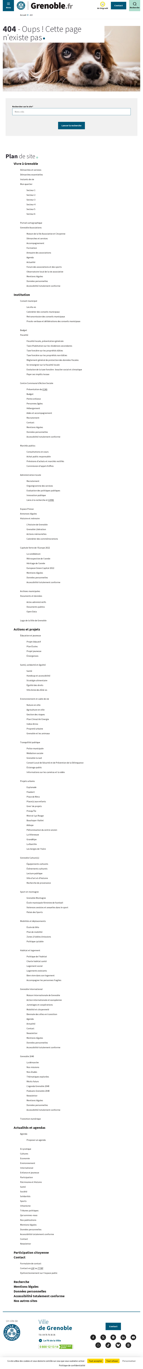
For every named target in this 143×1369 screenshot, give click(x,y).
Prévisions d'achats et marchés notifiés (45, 461)
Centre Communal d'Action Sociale (36, 383)
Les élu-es (31, 307)
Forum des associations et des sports (44, 266)
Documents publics (36, 606)
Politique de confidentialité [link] (72, 1365)
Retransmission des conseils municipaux (46, 316)
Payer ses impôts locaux (38, 374)
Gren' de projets (34, 806)
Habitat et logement (30, 950)
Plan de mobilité (34, 932)
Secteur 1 (31, 190)
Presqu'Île (31, 810)
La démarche (33, 1062)
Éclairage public (34, 767)
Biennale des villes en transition (42, 1014)
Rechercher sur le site (22, 106)
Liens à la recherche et (40, 500)
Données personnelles (37, 281)
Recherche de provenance (39, 882)
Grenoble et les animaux (38, 733)
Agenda (30, 257)
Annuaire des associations (39, 252)
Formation (32, 248)
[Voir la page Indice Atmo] (103, 4)
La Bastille (32, 844)
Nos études (32, 1071)
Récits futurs (33, 1081)
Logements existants (37, 970)
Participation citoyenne (31, 1252)
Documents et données (31, 596)
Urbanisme (25, 1205)
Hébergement (33, 408)
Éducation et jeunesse (30, 635)
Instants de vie (27, 179)
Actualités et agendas (29, 1127)
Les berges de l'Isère (36, 848)
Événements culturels (37, 868)
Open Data (32, 611)
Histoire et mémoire (30, 518)
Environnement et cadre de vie (34, 698)
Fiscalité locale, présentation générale (45, 341)
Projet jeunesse (34, 651)
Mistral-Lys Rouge (35, 815)
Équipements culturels (37, 863)
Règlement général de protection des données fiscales (53, 360)
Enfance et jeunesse (29, 1172)
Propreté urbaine (35, 728)
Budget (23, 330)
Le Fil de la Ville (52, 1340)
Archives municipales (30, 591)
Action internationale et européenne (44, 1000)
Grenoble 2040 (27, 1056)
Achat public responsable (39, 456)
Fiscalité (24, 335)
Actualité (31, 262)
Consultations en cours (38, 451)
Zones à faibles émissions (39, 936)
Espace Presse (27, 509)
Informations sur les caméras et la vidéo (46, 772)
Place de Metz (33, 796)
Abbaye (30, 825)
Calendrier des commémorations (42, 538)
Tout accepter (95, 1361)
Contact (118, 5)
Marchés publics (27, 445)
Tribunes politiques (29, 1210)
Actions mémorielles (37, 534)
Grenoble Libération (36, 529)
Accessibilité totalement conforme (43, 285)
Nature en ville (33, 705)
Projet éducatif (34, 641)
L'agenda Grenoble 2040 (38, 1086)
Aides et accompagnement (39, 413)
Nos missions (33, 1067)
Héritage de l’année (36, 563)
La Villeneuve (33, 834)
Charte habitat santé (37, 961)
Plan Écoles (32, 646)
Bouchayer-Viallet (35, 820)
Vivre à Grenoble (26, 163)
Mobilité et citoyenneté (38, 1009)
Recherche (21, 1282)
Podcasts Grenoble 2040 (38, 1090)
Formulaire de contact (30, 1263)
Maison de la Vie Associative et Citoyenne (46, 233)
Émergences (32, 655)
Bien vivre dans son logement (41, 975)
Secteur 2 (31, 195)
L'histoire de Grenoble (37, 524)
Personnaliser (129, 1361)
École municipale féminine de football (45, 902)
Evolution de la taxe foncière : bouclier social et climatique (54, 369)
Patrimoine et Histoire (31, 1182)
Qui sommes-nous (28, 1215)
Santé (29, 671)
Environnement (27, 1163)
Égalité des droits (35, 685)
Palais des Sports (35, 912)
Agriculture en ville (36, 709)
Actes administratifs (36, 602)
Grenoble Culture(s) (29, 857)
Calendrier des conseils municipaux (43, 311)
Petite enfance (34, 398)
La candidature (33, 553)
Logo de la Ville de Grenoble (33, 620)
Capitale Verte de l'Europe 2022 (35, 547)
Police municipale (35, 748)
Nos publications (28, 1220)
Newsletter (32, 1033)
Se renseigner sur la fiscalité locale (43, 364)
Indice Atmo (32, 723)
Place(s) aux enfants (36, 801)
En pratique (25, 1148)
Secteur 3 (31, 199)
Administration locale (30, 474)
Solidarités (25, 1196)
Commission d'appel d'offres (40, 466)
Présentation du (37, 389)
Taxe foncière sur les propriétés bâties (45, 350)
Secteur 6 (31, 213)
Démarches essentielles (31, 174)
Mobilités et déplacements (33, 921)
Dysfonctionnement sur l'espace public (38, 1273)
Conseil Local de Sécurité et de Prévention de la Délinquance (55, 762)
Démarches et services (30, 169)
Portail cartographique (31, 222)
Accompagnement (35, 243)
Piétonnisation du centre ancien (42, 829)
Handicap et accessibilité (38, 675)
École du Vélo (33, 927)
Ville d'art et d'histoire (37, 878)
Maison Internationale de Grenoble (43, 995)
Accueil (23, 15)
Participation (26, 1177)
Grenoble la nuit (34, 758)
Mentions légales (35, 276)
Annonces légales (28, 513)
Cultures (24, 1153)
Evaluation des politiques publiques (43, 490)
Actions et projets (27, 629)
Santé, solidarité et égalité (33, 664)
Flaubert (31, 792)
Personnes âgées (35, 403)
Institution (22, 295)
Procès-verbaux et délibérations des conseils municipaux (53, 321)
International (26, 1167)
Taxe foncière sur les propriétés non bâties (47, 355)
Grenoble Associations (31, 227)
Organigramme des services (40, 485)
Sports (23, 1201)
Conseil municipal (28, 300)
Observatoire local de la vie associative (45, 271)
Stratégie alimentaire (37, 680)
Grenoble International (31, 989)
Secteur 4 (31, 204)
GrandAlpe (32, 839)
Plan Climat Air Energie (38, 719)
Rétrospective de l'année (38, 558)
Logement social (35, 966)
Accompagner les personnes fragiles (44, 980)
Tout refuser (112, 1361)
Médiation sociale (35, 753)
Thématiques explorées (38, 1076)
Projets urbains (27, 781)
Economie (25, 1158)
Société (23, 1191)
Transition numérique (30, 1118)
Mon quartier (26, 184)
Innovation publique (36, 495)
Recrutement (33, 417)
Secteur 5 (31, 209)
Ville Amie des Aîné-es (37, 689)
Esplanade (31, 787)
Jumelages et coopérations (40, 1004)
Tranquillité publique (30, 742)
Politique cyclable (35, 941)
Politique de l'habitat (37, 956)
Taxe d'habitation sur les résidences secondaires (49, 345)
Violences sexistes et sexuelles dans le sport (47, 907)
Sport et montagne (29, 891)
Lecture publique (34, 873)
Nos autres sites (25, 1301)
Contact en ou (31, 1268)
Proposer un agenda (36, 1140)
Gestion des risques (36, 714)
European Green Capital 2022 (40, 568)
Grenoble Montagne (36, 897)
